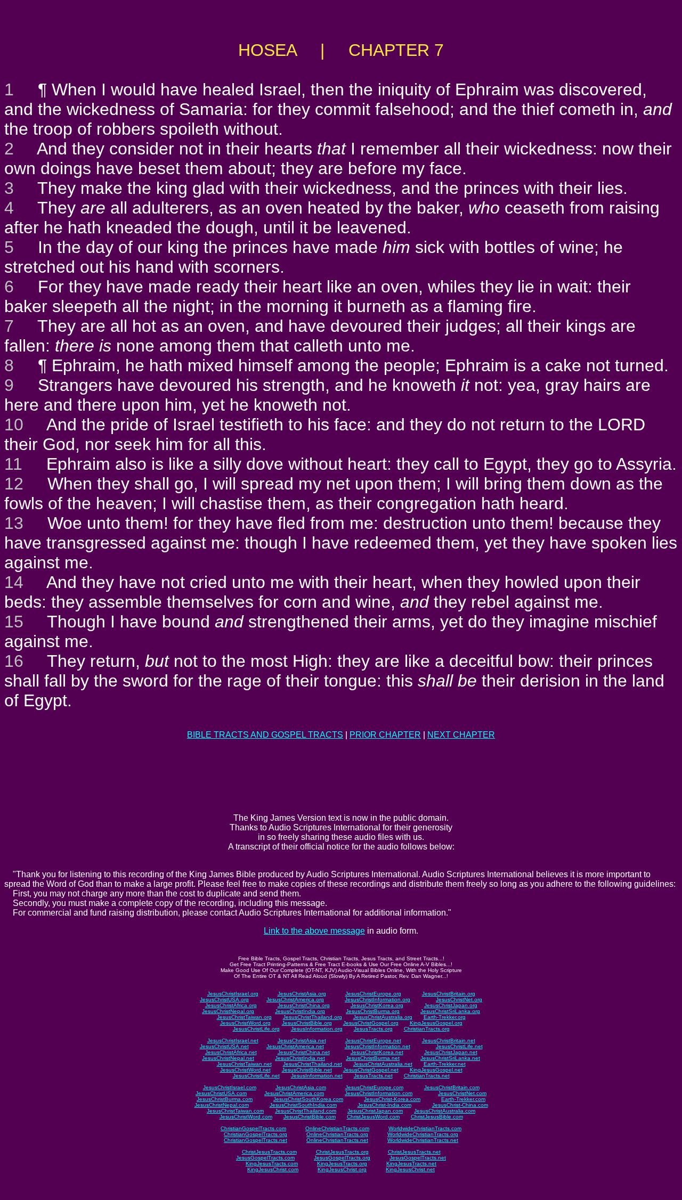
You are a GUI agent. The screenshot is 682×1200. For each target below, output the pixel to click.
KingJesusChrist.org (342, 1169)
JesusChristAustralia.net (382, 1064)
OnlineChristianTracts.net (337, 1140)
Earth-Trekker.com (463, 1099)
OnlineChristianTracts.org (337, 1134)
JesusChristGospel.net (371, 1070)
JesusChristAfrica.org (231, 1005)
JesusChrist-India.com (384, 1105)
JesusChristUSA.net (224, 1046)
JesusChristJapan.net (450, 1052)
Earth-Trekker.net (445, 1064)
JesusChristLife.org (256, 1029)
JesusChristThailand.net (312, 1064)
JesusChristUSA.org (224, 999)
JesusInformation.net (317, 1076)
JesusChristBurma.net (373, 1058)
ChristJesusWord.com (373, 1117)
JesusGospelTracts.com (265, 1158)
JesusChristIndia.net (300, 1058)
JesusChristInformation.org (377, 999)
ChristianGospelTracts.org (255, 1134)
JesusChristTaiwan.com (235, 1111)
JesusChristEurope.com (374, 1087)
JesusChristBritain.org (448, 994)
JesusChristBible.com (309, 1117)
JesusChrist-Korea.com (392, 1099)
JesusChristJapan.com (375, 1111)
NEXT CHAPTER (461, 734)
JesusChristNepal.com (221, 1105)
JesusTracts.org (373, 1029)
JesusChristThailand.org (312, 1017)
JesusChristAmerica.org (295, 999)
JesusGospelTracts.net (417, 1158)
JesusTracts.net (373, 1076)
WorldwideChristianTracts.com (424, 1128)
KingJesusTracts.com (272, 1163)
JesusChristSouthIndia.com (303, 1105)
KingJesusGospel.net (436, 1070)
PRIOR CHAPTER (385, 734)
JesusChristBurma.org (373, 1011)
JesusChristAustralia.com (444, 1111)
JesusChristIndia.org (300, 1011)
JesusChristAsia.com (300, 1087)
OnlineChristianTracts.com (337, 1128)
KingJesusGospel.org (436, 1023)
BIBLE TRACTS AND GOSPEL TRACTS (265, 734)
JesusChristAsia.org (302, 994)
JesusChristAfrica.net (231, 1052)
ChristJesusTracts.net (414, 1152)
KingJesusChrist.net (410, 1169)
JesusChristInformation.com (378, 1093)
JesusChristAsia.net (302, 1040)
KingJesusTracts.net (411, 1163)
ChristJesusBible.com (437, 1117)
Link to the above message (314, 930)
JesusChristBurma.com (225, 1099)
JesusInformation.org (317, 1029)
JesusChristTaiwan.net (244, 1064)
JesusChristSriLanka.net (450, 1058)
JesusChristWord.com (246, 1117)
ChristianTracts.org (427, 1029)
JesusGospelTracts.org (342, 1158)
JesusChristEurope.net (373, 1040)
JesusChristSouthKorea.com (308, 1099)
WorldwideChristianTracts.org (422, 1134)
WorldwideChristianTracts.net (422, 1140)
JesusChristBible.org (307, 1023)
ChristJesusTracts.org (342, 1152)
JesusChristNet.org (459, 999)
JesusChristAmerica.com (294, 1093)
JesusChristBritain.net (448, 1040)
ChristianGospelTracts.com (253, 1128)
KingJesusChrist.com (272, 1169)
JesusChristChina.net (304, 1052)
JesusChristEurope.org (373, 994)
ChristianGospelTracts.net (255, 1140)
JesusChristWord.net (245, 1070)
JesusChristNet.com (462, 1093)
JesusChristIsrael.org (232, 994)
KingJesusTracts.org (342, 1163)
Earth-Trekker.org (445, 1017)
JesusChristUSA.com (221, 1093)
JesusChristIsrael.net (232, 1040)
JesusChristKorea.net (377, 1052)
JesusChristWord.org (245, 1023)
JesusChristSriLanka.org (450, 1011)
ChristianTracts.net (427, 1076)
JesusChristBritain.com (452, 1087)
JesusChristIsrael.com (229, 1087)
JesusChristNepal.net (228, 1058)
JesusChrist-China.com (460, 1105)
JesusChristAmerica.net (295, 1046)
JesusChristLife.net (459, 1046)
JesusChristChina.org (304, 1005)
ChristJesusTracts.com (269, 1152)
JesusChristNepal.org (228, 1011)
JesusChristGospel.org (371, 1023)
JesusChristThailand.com (305, 1111)
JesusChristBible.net (307, 1070)
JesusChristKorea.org (377, 1005)
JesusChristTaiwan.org (244, 1017)
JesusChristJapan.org (450, 1005)
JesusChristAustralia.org (382, 1017)
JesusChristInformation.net (377, 1046)
